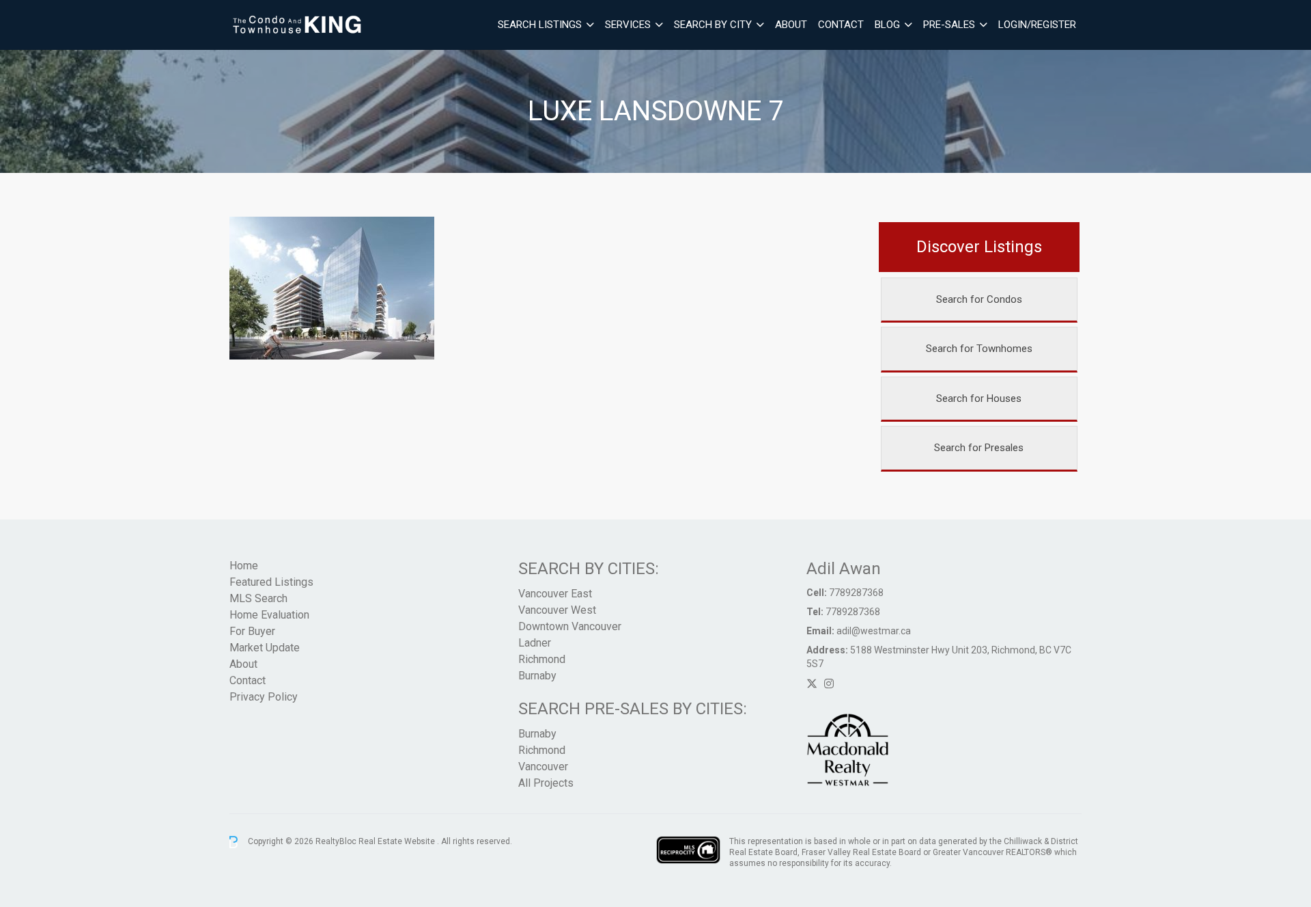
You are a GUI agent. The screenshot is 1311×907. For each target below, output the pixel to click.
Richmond (541, 659)
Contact (841, 24)
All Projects (546, 782)
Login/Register (1037, 24)
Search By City (713, 24)
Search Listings (540, 24)
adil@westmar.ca (873, 630)
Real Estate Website (397, 841)
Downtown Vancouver (569, 626)
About (791, 24)
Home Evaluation (269, 614)
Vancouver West (557, 610)
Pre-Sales (949, 24)
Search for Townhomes (979, 348)
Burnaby (537, 675)
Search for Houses (978, 398)
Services (628, 24)
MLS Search (258, 598)
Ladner (534, 642)
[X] (811, 683)
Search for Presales (979, 448)
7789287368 (856, 592)
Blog (887, 24)
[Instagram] (829, 683)
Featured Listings (271, 582)
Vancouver (543, 766)
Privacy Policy (263, 696)
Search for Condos (979, 299)
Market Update (264, 647)
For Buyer (252, 631)
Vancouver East (555, 593)
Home (243, 565)
